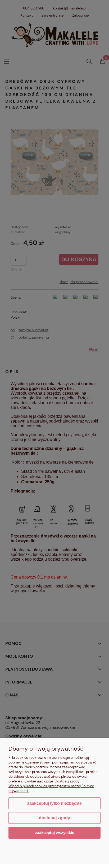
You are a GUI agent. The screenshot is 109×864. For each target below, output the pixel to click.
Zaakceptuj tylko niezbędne (54, 803)
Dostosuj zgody (54, 818)
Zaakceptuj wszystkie (54, 832)
